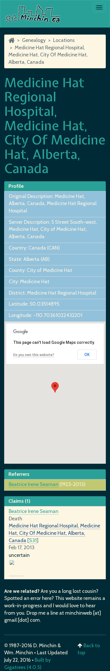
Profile (16, 186)
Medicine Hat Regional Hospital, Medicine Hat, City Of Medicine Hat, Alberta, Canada (48, 54)
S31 (33, 540)
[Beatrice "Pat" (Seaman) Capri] (17, 573)
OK (87, 354)
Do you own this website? (33, 355)
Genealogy (34, 40)
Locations (64, 40)
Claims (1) (19, 501)
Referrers (18, 474)
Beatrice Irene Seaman (33, 484)
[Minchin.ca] (11, 40)
